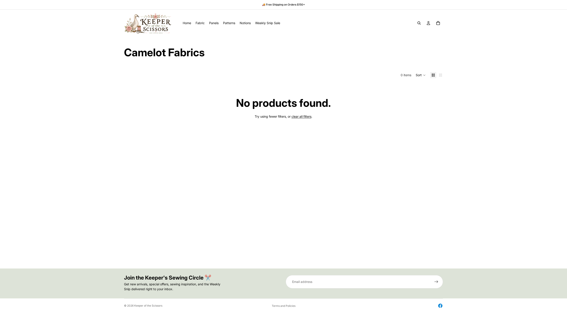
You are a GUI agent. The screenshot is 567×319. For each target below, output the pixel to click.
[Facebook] (440, 305)
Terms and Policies (283, 305)
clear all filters (301, 116)
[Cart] (438, 23)
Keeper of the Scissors (148, 305)
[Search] (419, 23)
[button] (421, 75)
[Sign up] (436, 281)
